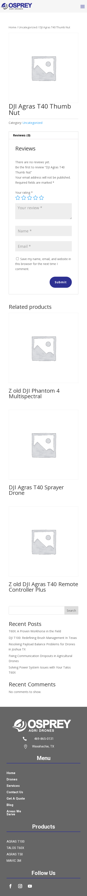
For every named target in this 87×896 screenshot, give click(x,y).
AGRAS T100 (15, 841)
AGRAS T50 (15, 854)
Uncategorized (28, 27)
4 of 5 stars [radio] (35, 197)
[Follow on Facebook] (11, 886)
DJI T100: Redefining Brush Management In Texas (43, 638)
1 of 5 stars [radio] (17, 197)
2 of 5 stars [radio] (23, 197)
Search (71, 610)
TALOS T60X (15, 848)
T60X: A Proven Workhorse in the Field (35, 631)
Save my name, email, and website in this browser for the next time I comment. (43, 264)
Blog (10, 805)
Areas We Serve (14, 813)
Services (13, 786)
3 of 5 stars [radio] (29, 197)
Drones (12, 779)
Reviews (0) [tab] (21, 135)
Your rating (24, 192)
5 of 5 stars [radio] (41, 197)
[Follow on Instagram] (20, 886)
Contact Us (15, 792)
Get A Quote (16, 798)
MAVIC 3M (14, 861)
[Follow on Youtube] (30, 886)
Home (12, 27)
